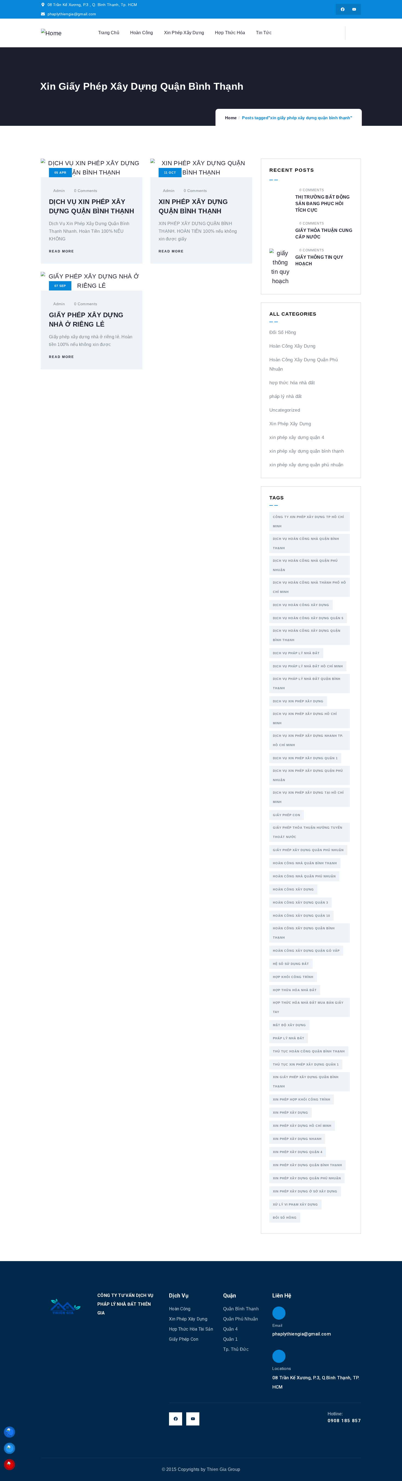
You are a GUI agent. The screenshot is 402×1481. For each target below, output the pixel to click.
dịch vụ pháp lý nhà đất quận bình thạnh (306, 683)
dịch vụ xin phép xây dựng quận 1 (305, 758)
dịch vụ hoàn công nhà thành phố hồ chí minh (309, 587)
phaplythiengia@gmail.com (301, 1334)
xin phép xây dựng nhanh (297, 1138)
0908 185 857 (344, 1420)
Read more (61, 251)
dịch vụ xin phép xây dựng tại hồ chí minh (308, 797)
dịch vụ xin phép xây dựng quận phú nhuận (308, 775)
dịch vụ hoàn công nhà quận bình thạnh (306, 543)
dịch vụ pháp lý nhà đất (296, 653)
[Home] (51, 33)
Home (231, 117)
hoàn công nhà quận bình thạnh (305, 863)
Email (277, 1325)
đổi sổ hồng (285, 1217)
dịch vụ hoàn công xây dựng (301, 605)
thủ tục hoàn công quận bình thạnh (309, 1051)
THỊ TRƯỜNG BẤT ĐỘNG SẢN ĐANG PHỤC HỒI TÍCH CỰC (322, 204)
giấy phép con (286, 815)
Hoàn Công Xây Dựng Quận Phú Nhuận (303, 364)
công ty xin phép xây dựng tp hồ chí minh (308, 521)
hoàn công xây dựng (293, 889)
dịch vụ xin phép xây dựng (298, 701)
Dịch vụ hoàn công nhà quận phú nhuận (305, 565)
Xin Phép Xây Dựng (290, 423)
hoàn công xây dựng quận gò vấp (306, 950)
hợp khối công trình (293, 977)
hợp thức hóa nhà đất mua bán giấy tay (308, 1007)
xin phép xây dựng (290, 1112)
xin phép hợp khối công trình (301, 1099)
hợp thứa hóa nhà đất (295, 990)
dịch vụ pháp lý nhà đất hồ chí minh (308, 666)
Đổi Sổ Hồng (282, 332)
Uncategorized (284, 410)
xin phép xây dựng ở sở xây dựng (305, 1191)
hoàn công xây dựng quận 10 (301, 915)
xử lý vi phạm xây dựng (295, 1204)
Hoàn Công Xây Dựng (292, 346)
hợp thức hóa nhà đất (292, 382)
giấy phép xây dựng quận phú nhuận (308, 850)
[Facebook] (343, 9)
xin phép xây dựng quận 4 (296, 437)
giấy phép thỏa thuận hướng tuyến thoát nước (307, 832)
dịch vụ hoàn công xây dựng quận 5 (308, 618)
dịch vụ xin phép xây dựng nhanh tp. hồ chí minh (308, 740)
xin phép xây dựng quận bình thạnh (306, 451)
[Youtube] (354, 9)
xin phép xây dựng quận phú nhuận (306, 464)
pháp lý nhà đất (285, 396)
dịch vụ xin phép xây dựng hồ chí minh (305, 718)
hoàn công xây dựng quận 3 (300, 902)
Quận (229, 1295)
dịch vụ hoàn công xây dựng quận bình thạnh (306, 635)
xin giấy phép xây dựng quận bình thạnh (306, 1081)
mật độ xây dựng (289, 1025)
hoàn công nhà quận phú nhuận (304, 876)
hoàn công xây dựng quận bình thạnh (304, 933)
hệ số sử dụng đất (291, 963)
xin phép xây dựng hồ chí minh (302, 1125)
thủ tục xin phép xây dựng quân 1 (306, 1064)
